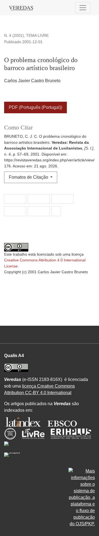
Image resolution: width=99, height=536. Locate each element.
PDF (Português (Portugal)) (35, 107)
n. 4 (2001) (14, 35)
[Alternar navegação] (82, 7)
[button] (15, 199)
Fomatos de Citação (29, 177)
